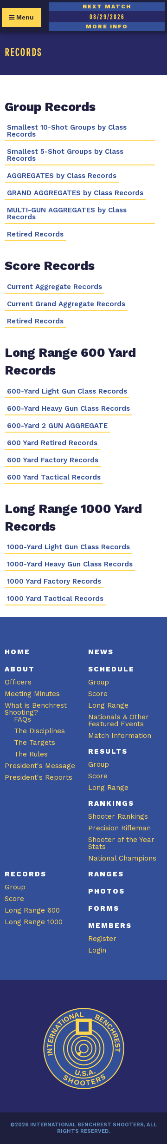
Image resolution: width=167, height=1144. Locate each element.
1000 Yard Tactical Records (55, 598)
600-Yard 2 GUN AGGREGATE (57, 425)
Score (98, 694)
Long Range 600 (32, 910)
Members (110, 925)
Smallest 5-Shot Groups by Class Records (65, 155)
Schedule (111, 669)
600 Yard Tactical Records (54, 477)
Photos (106, 891)
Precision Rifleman (119, 828)
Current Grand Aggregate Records (66, 304)
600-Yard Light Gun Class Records (67, 391)
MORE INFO (107, 26)
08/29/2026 (107, 16)
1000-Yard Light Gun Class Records (68, 547)
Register (102, 938)
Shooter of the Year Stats (121, 843)
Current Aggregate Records (54, 286)
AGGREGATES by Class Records (61, 175)
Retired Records (35, 234)
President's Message (40, 766)
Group (98, 682)
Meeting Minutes (32, 694)
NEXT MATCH (107, 6)
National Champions (122, 858)
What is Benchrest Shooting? (36, 709)
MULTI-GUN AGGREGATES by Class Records (67, 214)
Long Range (108, 705)
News (101, 652)
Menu (24, 17)
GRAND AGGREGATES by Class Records (75, 193)
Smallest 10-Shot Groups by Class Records (67, 131)
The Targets (34, 742)
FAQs (22, 719)
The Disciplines (39, 731)
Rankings (111, 803)
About (20, 669)
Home (17, 652)
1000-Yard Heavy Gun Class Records (70, 564)
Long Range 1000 (34, 922)
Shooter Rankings (118, 816)
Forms (103, 908)
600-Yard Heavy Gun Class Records (68, 408)
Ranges (106, 874)
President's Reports (38, 777)
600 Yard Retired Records (52, 443)
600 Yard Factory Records (52, 460)
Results (108, 751)
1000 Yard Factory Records (54, 581)
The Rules (31, 754)
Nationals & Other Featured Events (118, 720)
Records (25, 874)
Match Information (119, 735)
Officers (18, 682)
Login (97, 950)
